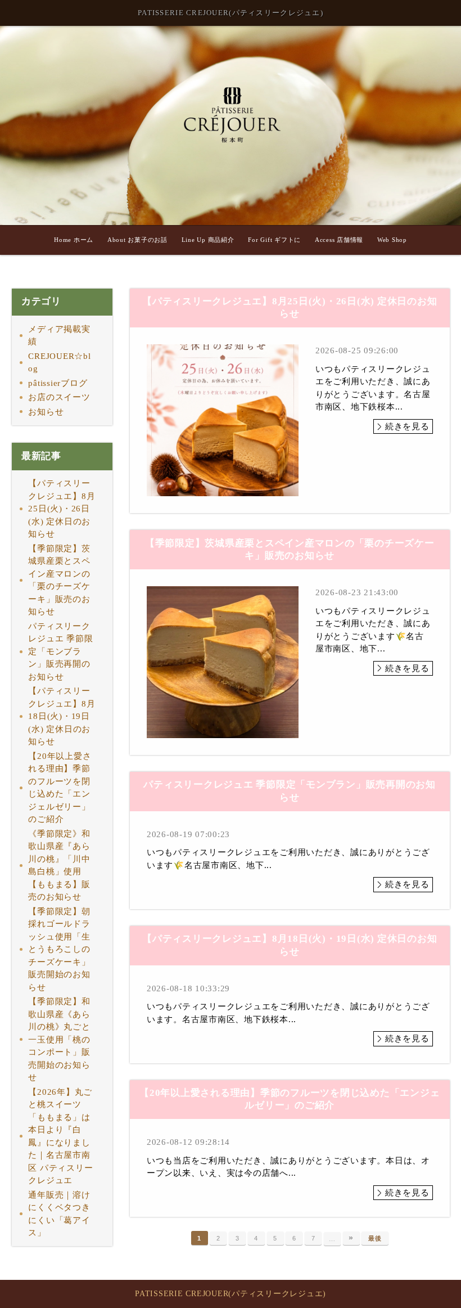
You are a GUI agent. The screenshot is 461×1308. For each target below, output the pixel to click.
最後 (375, 1238)
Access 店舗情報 (339, 239)
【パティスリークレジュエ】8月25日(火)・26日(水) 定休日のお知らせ (61, 508)
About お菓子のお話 (137, 239)
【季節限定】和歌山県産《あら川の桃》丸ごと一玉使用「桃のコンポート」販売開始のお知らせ (59, 1039)
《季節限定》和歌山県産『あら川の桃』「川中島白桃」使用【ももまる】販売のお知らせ (59, 865)
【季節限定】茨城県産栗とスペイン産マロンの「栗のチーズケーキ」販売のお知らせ (59, 580)
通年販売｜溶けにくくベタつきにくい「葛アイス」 (59, 1214)
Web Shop (392, 239)
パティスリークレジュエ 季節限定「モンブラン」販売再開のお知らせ (60, 651)
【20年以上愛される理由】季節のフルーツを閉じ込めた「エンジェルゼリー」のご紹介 (59, 788)
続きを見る (407, 426)
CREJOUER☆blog (59, 363)
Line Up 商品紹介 (208, 239)
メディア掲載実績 (59, 336)
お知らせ (46, 411)
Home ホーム (73, 239)
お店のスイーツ (59, 397)
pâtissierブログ (57, 383)
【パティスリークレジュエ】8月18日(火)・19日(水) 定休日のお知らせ (61, 716)
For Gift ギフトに (274, 239)
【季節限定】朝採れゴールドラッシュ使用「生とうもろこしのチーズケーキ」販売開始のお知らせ (59, 949)
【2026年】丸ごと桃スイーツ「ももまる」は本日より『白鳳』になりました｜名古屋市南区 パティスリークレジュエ (60, 1136)
